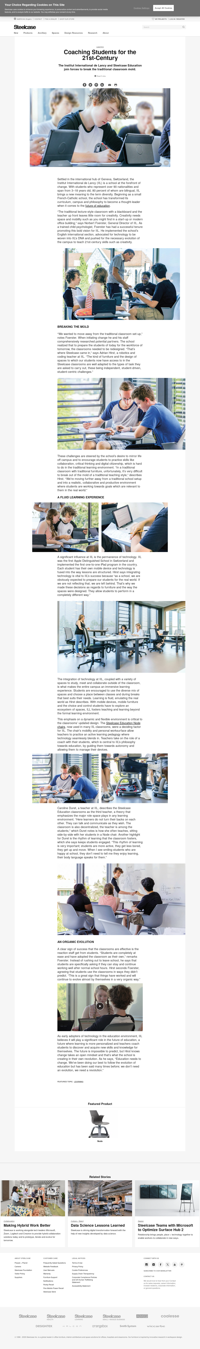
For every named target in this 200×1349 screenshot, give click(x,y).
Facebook (161, 1264)
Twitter (168, 1264)
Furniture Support (50, 1277)
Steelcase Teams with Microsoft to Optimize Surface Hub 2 (165, 1227)
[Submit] (183, 27)
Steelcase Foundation (23, 1270)
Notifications (48, 1281)
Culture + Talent (77, 1221)
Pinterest (182, 1264)
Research (92, 32)
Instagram (146, 1264)
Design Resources (73, 32)
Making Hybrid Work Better (27, 1225)
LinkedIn (154, 1264)
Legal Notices (78, 1258)
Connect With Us (151, 1258)
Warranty (47, 1273)
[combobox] (164, 27)
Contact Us (149, 1276)
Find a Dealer (51, 19)
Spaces (55, 32)
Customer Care (50, 1258)
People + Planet (21, 1263)
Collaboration (9, 1221)
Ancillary (42, 32)
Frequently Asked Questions (54, 1263)
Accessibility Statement (81, 1286)
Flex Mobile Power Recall (53, 1288)
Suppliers (18, 1277)
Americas (24, 19)
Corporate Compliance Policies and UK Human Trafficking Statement (84, 1279)
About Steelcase (22, 1258)
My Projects (161, 19)
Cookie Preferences (80, 1270)
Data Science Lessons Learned (98, 1225)
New (16, 32)
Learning (100, 46)
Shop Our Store (67, 19)
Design (141, 1221)
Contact (38, 19)
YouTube (175, 1264)
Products (28, 32)
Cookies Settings (141, 8)
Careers (18, 1266)
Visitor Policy (20, 1273)
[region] (100, 8)
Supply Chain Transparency (83, 1273)
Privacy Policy (77, 1266)
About (106, 32)
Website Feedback (50, 1266)
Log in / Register (177, 19)
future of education (97, 205)
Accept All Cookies (163, 8)
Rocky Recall (48, 1284)
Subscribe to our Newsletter (157, 1271)
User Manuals (48, 1270)
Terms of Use (77, 1263)
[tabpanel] (100, 127)
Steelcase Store (49, 1292)
